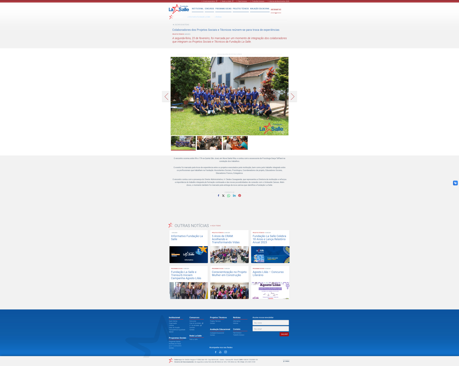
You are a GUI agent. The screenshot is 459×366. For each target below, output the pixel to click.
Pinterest (239, 195)
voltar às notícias (182, 24)
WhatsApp (228, 195)
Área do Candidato (195, 323)
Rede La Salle (226, 1)
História (171, 325)
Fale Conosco (242, 1)
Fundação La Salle (179, 9)
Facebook (218, 195)
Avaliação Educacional (260, 9)
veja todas (216, 226)
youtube (220, 351)
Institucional (198, 9)
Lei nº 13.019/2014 (175, 346)
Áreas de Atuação (174, 327)
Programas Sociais (223, 9)
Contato (171, 348)
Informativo (276, 9)
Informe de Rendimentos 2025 (279, 1)
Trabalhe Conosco (258, 1)
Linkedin (234, 195)
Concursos (209, 9)
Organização (173, 323)
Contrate (192, 327)
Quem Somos (173, 321)
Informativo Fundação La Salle (199, 17)
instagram (225, 352)
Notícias (218, 17)
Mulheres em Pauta (175, 344)
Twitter (223, 195)
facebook (215, 352)
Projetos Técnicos (241, 9)
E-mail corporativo (209, 1)
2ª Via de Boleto (194, 325)
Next (293, 96)
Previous (167, 96)
